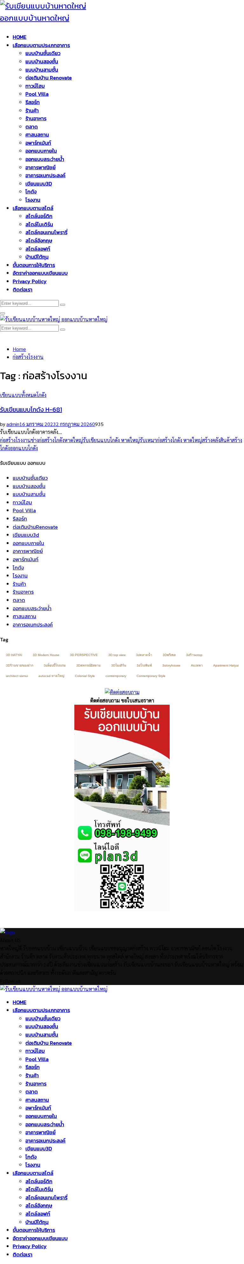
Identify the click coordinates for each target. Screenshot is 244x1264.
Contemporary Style (151, 676)
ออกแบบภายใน (41, 151)
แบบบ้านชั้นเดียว (42, 53)
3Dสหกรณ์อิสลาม (88, 665)
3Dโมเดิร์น (118, 665)
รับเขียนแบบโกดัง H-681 (31, 409)
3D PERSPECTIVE (84, 655)
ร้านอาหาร (35, 118)
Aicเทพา (197, 665)
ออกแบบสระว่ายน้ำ (44, 159)
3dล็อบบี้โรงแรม (55, 665)
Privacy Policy (30, 281)
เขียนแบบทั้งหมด (18, 395)
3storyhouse (171, 665)
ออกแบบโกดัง (24, 448)
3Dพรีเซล (169, 655)
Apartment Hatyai (226, 665)
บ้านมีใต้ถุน (37, 257)
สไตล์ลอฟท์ (37, 249)
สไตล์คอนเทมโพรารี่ (46, 232)
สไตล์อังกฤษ (38, 240)
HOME (19, 37)
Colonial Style (85, 676)
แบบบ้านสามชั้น (41, 69)
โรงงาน (32, 200)
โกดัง (31, 191)
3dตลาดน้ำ (144, 655)
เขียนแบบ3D (38, 183)
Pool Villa (37, 94)
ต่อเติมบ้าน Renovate (48, 77)
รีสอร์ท (32, 102)
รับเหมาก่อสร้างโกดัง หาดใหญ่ (171, 440)
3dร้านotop (194, 655)
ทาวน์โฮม (35, 86)
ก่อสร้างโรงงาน (15, 440)
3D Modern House (46, 655)
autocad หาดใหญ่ (51, 676)
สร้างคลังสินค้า (217, 440)
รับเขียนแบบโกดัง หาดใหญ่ (111, 440)
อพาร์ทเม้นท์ (38, 143)
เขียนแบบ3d (26, 535)
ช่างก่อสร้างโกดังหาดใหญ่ (57, 440)
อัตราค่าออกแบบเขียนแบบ (40, 273)
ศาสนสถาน (37, 134)
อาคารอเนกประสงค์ (45, 175)
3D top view (116, 655)
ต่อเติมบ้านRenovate (35, 527)
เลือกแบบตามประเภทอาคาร (41, 45)
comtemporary (115, 676)
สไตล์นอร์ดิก (38, 216)
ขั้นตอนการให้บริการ (34, 265)
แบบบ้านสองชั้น (41, 61)
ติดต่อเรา (22, 289)
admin (12, 424)
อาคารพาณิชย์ (40, 167)
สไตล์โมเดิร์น (39, 224)
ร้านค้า (32, 110)
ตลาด (31, 126)
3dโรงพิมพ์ (144, 665)
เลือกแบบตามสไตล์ (33, 208)
